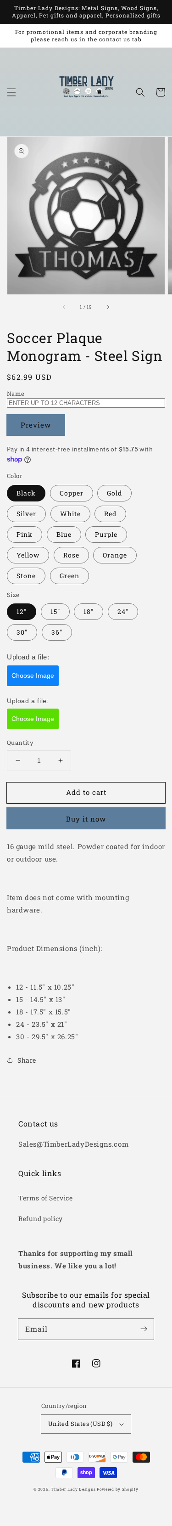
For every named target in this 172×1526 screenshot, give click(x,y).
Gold (114, 493)
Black (26, 493)
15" (55, 611)
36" (56, 632)
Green (69, 575)
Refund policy (40, 1218)
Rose (71, 555)
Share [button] (26, 1060)
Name (16, 393)
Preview (36, 424)
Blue (64, 534)
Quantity (20, 742)
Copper (71, 493)
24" (122, 611)
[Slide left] (64, 307)
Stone (26, 575)
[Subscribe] (143, 1329)
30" (22, 632)
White (70, 513)
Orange (115, 555)
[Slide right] (108, 307)
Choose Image (32, 675)
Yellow (28, 555)
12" (22, 611)
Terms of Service (45, 1198)
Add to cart (86, 792)
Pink (25, 534)
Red (110, 513)
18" (88, 611)
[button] (11, 92)
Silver (26, 513)
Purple (106, 534)
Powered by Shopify (118, 1489)
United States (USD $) (80, 1423)
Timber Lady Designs (73, 1489)
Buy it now (86, 818)
